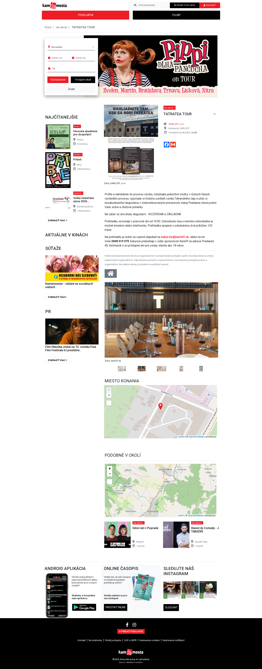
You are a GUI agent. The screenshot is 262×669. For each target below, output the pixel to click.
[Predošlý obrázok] (113, 326)
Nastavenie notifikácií (173, 640)
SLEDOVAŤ (171, 607)
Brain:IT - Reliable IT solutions (131, 662)
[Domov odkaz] (111, 274)
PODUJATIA (85, 15)
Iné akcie (61, 27)
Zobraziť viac (57, 220)
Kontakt (82, 640)
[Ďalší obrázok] (209, 326)
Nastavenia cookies (150, 640)
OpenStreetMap (196, 437)
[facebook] (128, 624)
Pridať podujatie (113, 640)
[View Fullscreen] (109, 403)
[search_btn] (135, 5)
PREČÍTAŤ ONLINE (116, 607)
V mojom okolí (83, 79)
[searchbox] (65, 68)
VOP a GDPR (130, 640)
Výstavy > (78, 155)
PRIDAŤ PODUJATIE (185, 5)
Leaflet (181, 437)
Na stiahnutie (95, 640)
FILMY (176, 15)
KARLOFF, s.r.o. (176, 124)
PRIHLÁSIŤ (210, 5)
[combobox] (72, 46)
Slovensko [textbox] (56, 47)
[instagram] (134, 624)
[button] (207, 66)
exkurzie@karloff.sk (175, 237)
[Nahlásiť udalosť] (214, 114)
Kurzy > (77, 126)
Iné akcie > (78, 193)
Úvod (48, 27)
